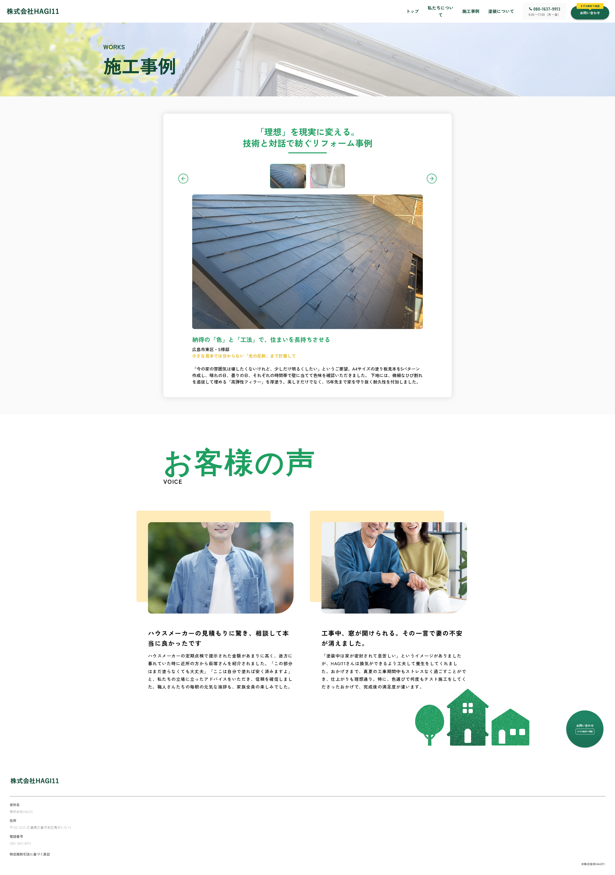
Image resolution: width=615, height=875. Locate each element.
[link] (33, 11)
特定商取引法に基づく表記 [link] (30, 854)
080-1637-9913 (546, 9)
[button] (590, 11)
